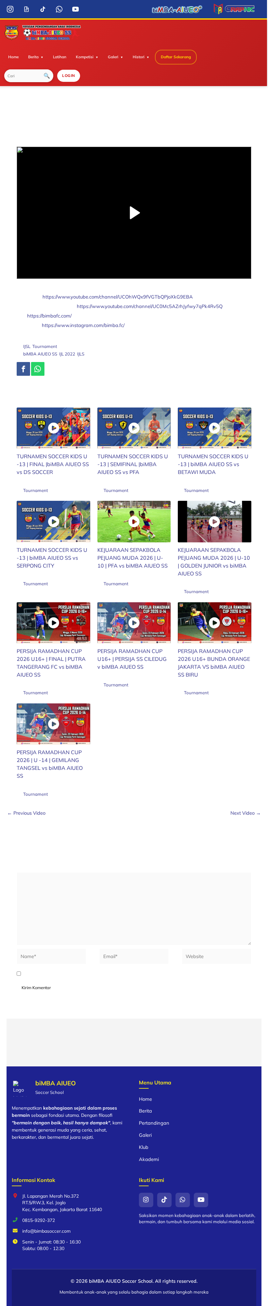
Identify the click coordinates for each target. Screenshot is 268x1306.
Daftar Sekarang (176, 56)
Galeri (113, 56)
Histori (138, 56)
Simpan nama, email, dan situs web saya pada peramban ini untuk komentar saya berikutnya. (129, 974)
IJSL (26, 346)
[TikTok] (42, 9)
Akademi (149, 1159)
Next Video (245, 813)
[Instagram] (10, 9)
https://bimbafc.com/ (49, 316)
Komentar (29, 868)
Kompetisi (84, 56)
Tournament (44, 346)
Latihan (59, 56)
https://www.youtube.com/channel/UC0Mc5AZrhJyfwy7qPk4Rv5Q (150, 306)
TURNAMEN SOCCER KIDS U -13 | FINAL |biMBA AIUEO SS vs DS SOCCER (53, 464)
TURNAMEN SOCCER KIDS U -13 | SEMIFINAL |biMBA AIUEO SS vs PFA (132, 464)
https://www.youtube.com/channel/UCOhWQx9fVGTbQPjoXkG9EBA (117, 297)
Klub (143, 1147)
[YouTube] (75, 9)
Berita (33, 56)
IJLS (80, 353)
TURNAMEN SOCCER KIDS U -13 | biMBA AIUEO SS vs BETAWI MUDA (213, 464)
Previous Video (26, 813)
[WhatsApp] (59, 9)
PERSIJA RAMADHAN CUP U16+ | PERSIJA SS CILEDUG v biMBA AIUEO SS (132, 659)
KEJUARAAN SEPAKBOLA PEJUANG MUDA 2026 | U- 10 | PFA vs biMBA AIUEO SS (132, 558)
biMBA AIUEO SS (40, 353)
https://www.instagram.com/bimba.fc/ (83, 325)
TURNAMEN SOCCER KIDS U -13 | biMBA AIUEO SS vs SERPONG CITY (52, 558)
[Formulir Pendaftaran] (26, 9)
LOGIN (68, 75)
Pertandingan (154, 1123)
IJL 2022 (67, 353)
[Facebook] (23, 369)
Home (13, 56)
